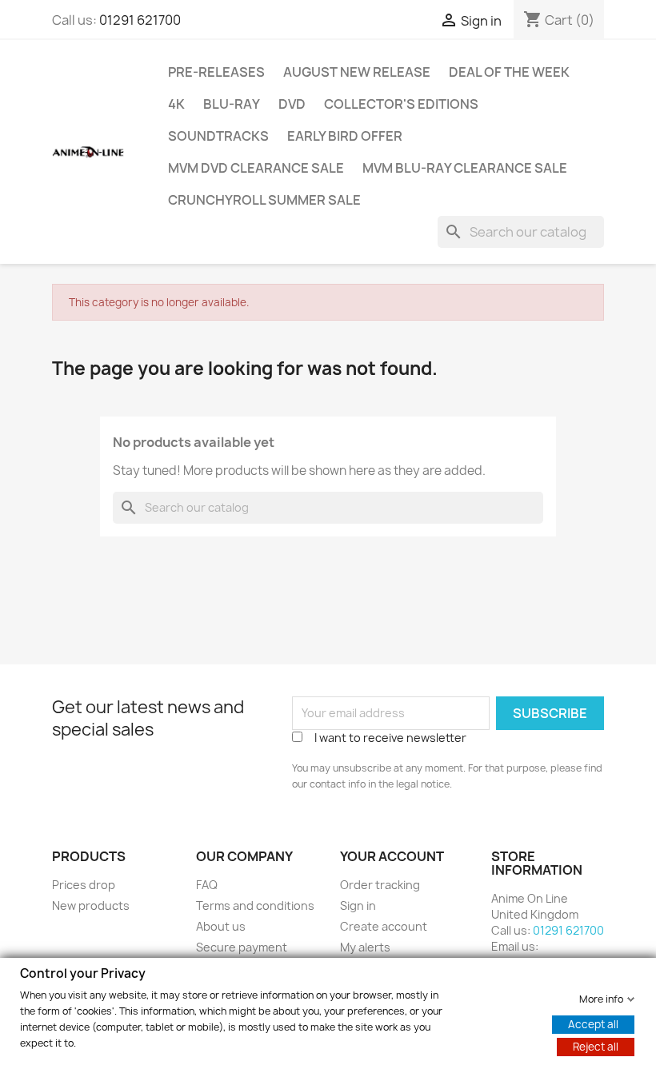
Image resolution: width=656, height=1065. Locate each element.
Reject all (595, 1046)
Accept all (593, 1023)
